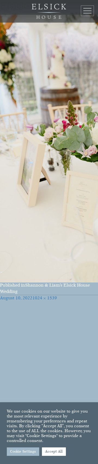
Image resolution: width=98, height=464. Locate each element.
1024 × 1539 (44, 298)
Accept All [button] (54, 451)
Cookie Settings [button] (23, 451)
